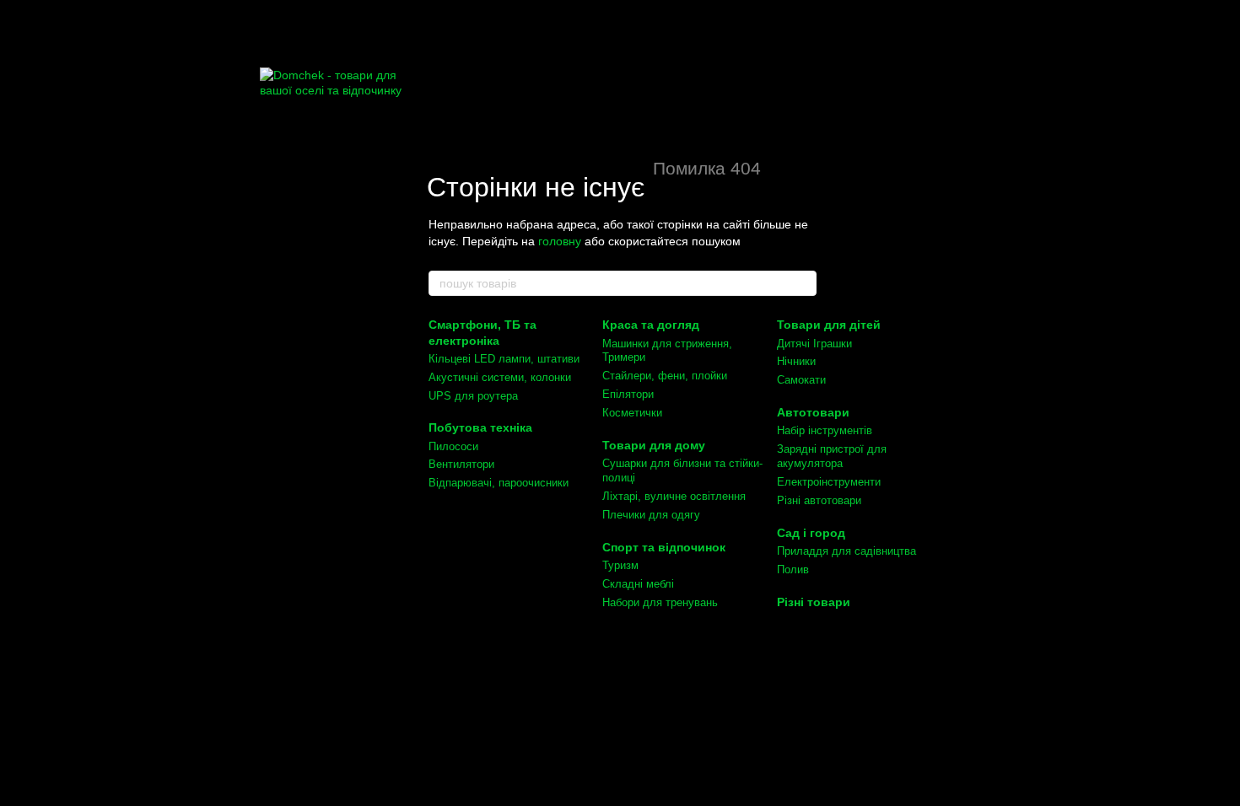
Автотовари (813, 412)
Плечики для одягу (651, 514)
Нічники (796, 361)
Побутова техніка (480, 427)
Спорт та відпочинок (663, 547)
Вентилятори (461, 464)
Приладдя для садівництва (846, 551)
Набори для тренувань (660, 602)
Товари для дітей (829, 324)
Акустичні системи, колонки (500, 377)
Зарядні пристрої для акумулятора (832, 456)
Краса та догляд (650, 324)
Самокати (801, 379)
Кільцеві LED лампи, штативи (504, 358)
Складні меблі (638, 584)
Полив (793, 569)
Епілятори (628, 394)
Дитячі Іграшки (814, 343)
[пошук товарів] (803, 283)
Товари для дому (653, 445)
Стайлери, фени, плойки (664, 375)
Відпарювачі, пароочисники (499, 482)
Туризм (620, 565)
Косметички (632, 412)
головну (559, 241)
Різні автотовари (819, 500)
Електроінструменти (829, 482)
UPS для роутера (473, 396)
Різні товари (813, 602)
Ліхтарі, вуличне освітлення (674, 496)
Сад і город (811, 533)
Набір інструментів (824, 430)
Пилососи (453, 446)
